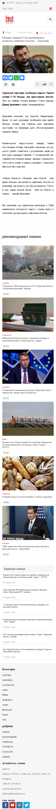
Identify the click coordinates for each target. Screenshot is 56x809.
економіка (7, 680)
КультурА (7, 709)
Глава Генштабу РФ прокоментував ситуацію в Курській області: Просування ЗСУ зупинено (25, 591)
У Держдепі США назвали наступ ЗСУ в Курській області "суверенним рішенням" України (27, 287)
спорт (5, 704)
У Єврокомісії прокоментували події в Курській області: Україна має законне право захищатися (27, 391)
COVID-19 (7, 746)
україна (6, 756)
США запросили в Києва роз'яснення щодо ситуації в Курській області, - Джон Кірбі (25, 547)
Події (5, 714)
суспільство (8, 685)
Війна (5, 695)
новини (6, 732)
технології (7, 751)
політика (6, 675)
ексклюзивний (9, 737)
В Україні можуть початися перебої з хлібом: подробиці (27, 497)
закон (5, 690)
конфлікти (7, 699)
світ (4, 719)
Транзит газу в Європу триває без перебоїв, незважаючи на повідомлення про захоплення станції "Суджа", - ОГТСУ (27, 444)
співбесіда (7, 741)
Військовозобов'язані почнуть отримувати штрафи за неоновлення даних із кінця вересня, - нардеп (25, 339)
